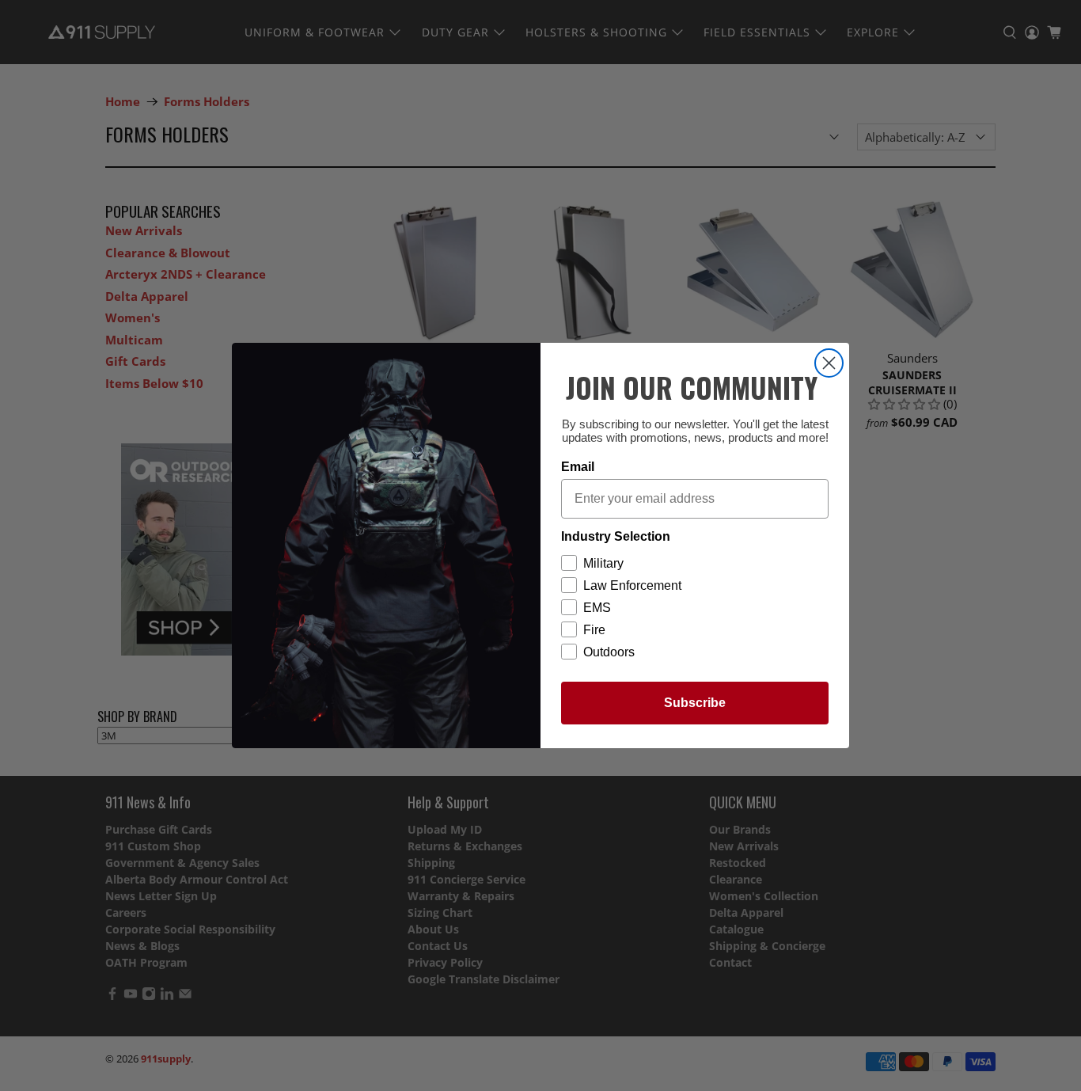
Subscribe (695, 702)
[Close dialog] (829, 363)
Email (577, 466)
